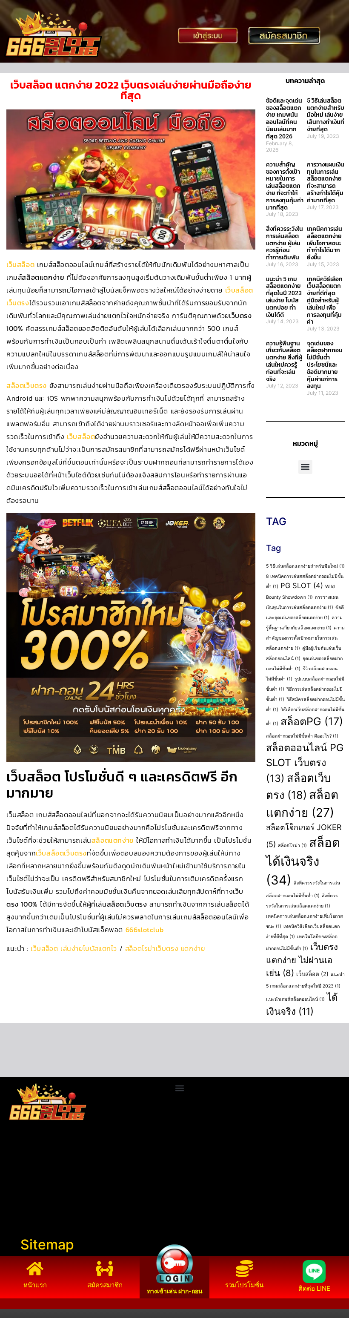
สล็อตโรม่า (292, 845)
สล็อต (12, 1218)
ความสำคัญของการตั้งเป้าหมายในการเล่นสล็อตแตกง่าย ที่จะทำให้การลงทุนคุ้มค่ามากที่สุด (284, 186)
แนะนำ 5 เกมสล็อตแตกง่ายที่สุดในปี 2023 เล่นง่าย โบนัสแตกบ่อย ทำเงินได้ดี (284, 297)
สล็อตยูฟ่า (19, 1167)
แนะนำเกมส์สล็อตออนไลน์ (295, 999)
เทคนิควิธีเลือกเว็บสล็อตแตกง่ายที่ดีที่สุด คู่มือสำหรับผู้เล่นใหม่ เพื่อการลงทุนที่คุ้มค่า (325, 300)
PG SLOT (301, 585)
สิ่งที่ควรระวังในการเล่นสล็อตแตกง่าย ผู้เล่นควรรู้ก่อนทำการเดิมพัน (284, 243)
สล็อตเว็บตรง (26, 385)
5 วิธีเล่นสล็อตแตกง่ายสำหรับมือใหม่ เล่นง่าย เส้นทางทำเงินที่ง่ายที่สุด (325, 114)
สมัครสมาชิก (105, 1285)
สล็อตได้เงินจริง (303, 861)
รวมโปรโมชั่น (244, 1285)
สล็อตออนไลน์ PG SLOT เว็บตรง (304, 762)
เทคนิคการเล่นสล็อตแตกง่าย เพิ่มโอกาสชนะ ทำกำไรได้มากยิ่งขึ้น (324, 243)
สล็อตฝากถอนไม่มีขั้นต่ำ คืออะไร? (302, 736)
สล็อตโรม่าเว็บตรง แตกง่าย (165, 948)
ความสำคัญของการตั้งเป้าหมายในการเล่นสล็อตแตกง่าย (305, 638)
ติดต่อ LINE (314, 1288)
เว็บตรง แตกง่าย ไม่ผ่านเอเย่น (302, 960)
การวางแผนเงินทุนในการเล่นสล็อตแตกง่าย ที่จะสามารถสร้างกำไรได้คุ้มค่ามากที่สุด (325, 182)
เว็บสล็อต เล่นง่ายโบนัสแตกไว (74, 948)
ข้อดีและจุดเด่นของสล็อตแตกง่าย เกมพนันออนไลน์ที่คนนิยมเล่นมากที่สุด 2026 (284, 118)
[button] (305, 467)
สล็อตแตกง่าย (113, 840)
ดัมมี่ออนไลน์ (23, 1187)
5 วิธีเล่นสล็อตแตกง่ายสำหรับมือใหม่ (305, 566)
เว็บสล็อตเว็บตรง (61, 853)
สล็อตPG (311, 721)
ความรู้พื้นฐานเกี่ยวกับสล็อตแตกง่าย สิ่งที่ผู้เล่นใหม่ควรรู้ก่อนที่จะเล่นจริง (284, 361)
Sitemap (47, 1244)
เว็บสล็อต (20, 264)
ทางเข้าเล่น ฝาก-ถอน (175, 1291)
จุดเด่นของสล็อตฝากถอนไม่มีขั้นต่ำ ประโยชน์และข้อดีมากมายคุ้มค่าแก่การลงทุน (325, 365)
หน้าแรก (35, 1285)
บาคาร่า (16, 1177)
